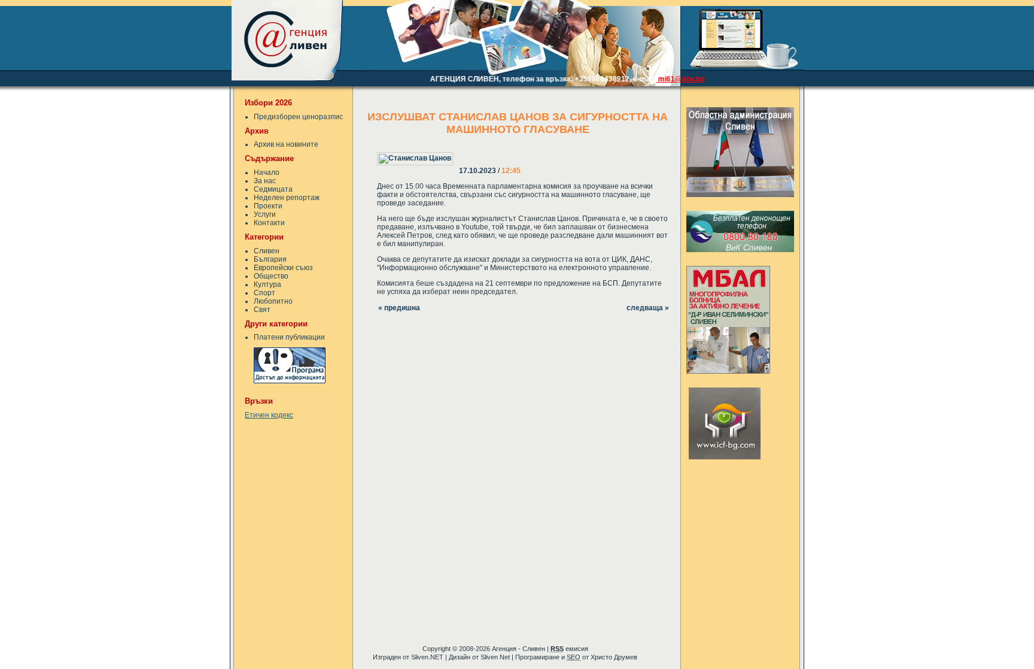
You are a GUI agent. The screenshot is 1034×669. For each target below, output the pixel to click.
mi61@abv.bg (671, 79)
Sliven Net (495, 657)
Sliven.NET (427, 657)
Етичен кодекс (269, 415)
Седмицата (273, 189)
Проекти (268, 206)
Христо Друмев (614, 657)
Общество (271, 276)
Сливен (266, 251)
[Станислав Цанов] (460, 150)
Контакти (269, 223)
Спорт (264, 293)
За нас (265, 181)
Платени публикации (289, 337)
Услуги (265, 214)
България (270, 259)
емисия (569, 648)
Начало (266, 172)
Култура (267, 284)
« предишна (399, 308)
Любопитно (273, 301)
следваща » (648, 308)
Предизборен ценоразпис (298, 117)
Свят (262, 309)
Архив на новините (286, 144)
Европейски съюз (283, 268)
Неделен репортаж (287, 197)
